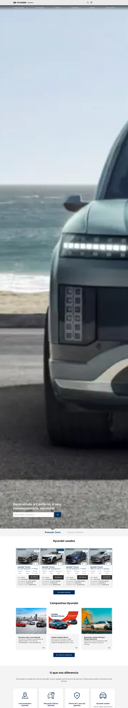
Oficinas (57, 7)
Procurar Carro (53, 532)
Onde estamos (110, 7)
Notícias (92, 7)
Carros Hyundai (39, 7)
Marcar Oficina (75, 532)
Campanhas (75, 7)
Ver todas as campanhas (64, 655)
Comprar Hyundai (18, 7)
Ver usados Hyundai (64, 592)
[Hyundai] (19, 2)
